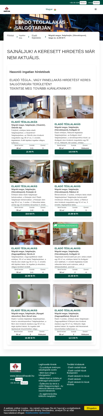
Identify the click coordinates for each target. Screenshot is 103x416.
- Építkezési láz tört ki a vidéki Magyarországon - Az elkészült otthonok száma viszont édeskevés (51, 387)
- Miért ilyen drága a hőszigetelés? (47, 374)
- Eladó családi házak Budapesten (76, 372)
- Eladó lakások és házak (78, 376)
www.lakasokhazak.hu (22, 375)
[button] (51, 9)
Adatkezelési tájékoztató (37, 412)
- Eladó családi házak (76, 367)
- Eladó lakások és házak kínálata (78, 383)
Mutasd (83, 3)
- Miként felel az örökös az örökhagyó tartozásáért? (50, 379)
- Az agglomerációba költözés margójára (48, 395)
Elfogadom (92, 408)
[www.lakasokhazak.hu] (7, 9)
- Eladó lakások (74, 379)
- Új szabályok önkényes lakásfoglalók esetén (49, 368)
